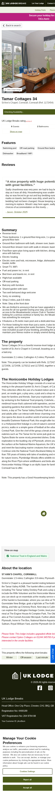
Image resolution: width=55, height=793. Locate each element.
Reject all (27, 780)
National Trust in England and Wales (28, 556)
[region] (27, 761)
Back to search (13, 25)
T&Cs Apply (43, 19)
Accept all (27, 788)
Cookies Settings (27, 771)
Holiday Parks (40, 10)
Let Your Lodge (38, 3)
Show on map (16, 131)
